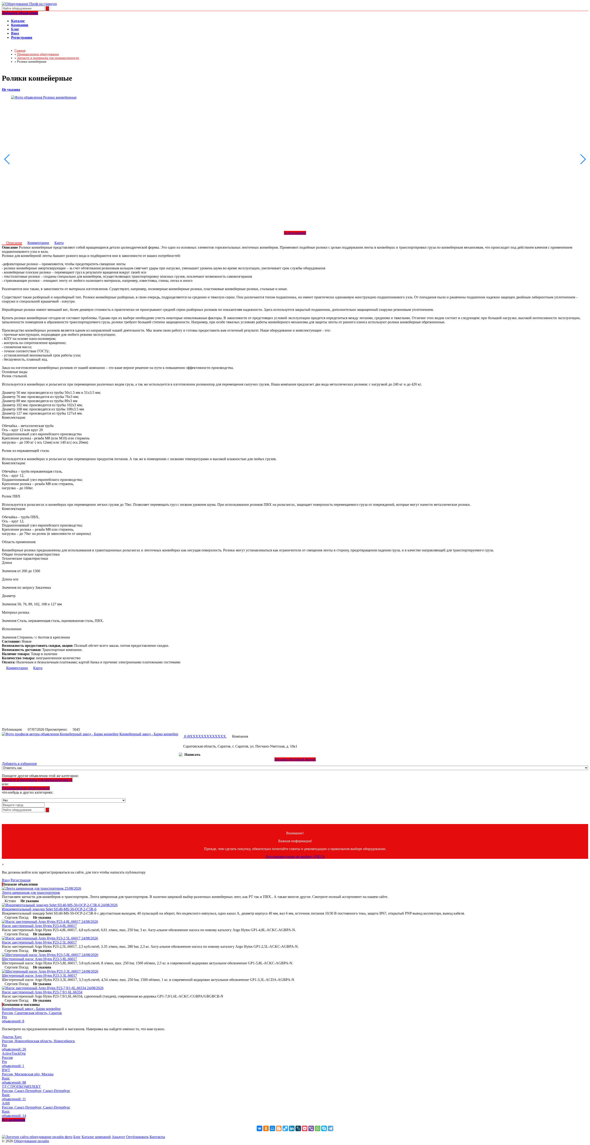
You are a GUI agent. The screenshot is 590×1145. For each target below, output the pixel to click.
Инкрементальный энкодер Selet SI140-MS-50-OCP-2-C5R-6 (49, 909)
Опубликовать (137, 1137)
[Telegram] (330, 1128)
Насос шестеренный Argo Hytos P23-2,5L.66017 (39, 942)
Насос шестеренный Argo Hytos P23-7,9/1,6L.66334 (42, 992)
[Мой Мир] (272, 1128)
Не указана (11, 89)
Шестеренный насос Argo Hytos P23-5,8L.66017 (39, 959)
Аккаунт (118, 1137)
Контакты (157, 1137)
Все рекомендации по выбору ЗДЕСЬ (295, 857)
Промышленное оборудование (26, 788)
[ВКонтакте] (259, 1128)
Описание (14, 243)
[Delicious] (285, 1128)
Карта (59, 243)
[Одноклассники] (266, 1128)
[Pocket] (304, 1128)
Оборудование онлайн (31, 1141)
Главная (20, 50)
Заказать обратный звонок (295, 759)
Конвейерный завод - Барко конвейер (148, 734)
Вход (6, 880)
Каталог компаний (96, 1137)
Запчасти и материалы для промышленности (37, 780)
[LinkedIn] (292, 1128)
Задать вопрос (295, 233)
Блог (77, 1137)
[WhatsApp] (317, 1128)
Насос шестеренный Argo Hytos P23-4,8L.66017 (39, 926)
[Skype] (324, 1128)
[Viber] (311, 1128)
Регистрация (20, 880)
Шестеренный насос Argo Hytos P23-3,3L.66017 (39, 975)
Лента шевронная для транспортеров (31, 893)
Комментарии (38, 243)
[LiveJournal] (298, 1128)
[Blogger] (279, 1128)
